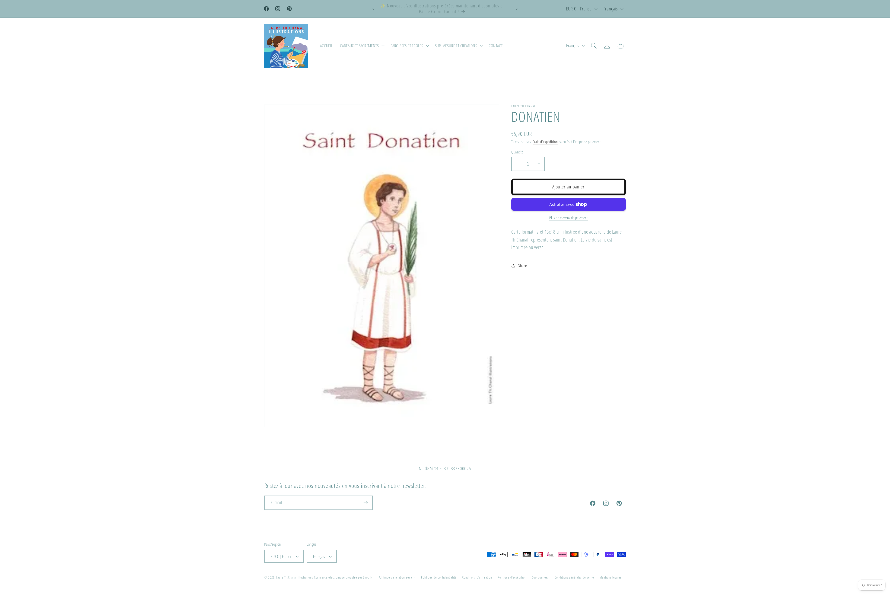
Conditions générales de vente (574, 577)
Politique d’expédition (512, 577)
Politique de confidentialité (438, 577)
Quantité (517, 152)
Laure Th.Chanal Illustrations (294, 577)
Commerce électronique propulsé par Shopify (343, 577)
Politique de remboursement (397, 577)
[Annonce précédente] (373, 8)
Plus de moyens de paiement (568, 218)
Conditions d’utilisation (477, 577)
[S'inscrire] (365, 503)
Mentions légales (611, 577)
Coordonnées (540, 577)
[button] (361, 45)
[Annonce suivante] (517, 8)
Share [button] (522, 265)
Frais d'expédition (545, 141)
